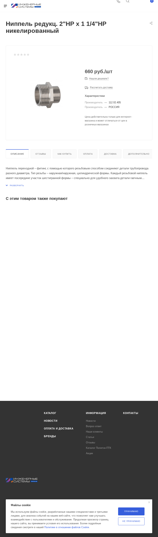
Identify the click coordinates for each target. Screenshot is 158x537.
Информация (96, 413)
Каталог (50, 413)
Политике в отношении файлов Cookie (66, 527)
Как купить (65, 154)
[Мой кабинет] (137, 2)
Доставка (110, 154)
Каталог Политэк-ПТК (98, 447)
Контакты (130, 413)
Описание (17, 154)
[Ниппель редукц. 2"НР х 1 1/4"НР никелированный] (46, 94)
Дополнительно (139, 154)
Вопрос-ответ (94, 426)
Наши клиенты (94, 431)
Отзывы (40, 154)
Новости (50, 420)
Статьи (90, 437)
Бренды (50, 436)
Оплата (88, 154)
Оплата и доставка (58, 428)
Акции (89, 453)
